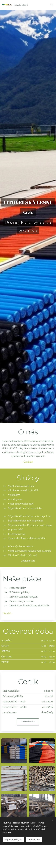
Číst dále (28, 461)
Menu (52, 5)
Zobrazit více (28, 560)
